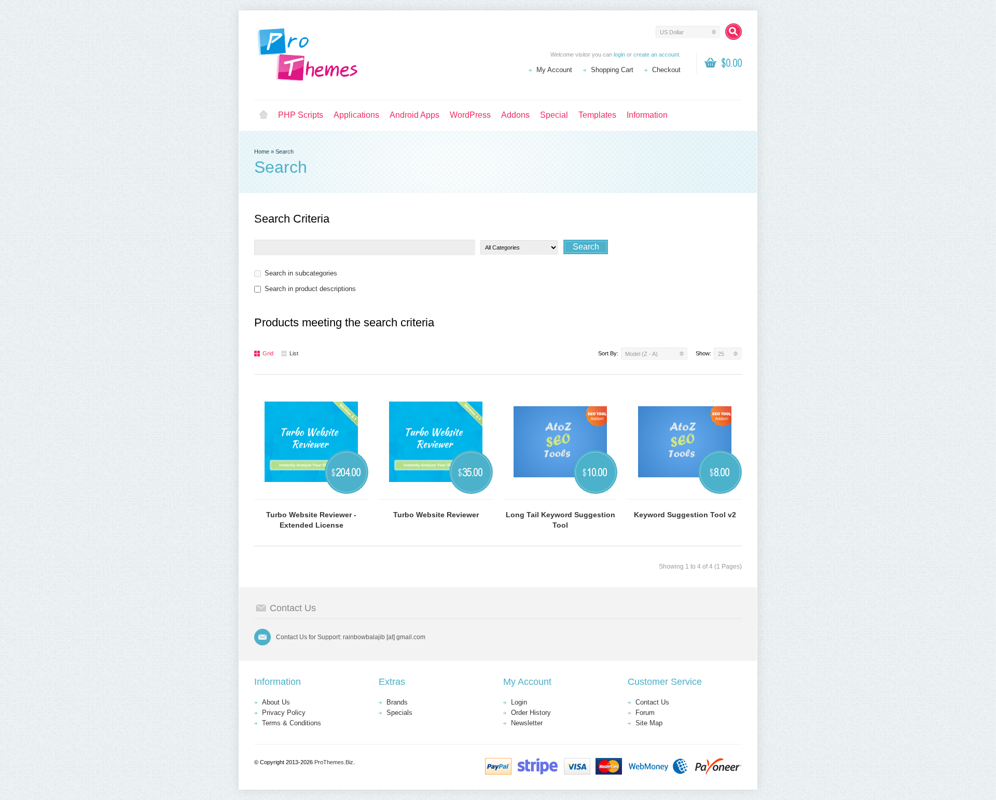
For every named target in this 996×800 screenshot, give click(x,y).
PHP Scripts (300, 115)
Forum (645, 712)
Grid (267, 353)
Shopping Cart (612, 70)
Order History (531, 712)
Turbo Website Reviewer (436, 515)
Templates (597, 115)
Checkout (666, 70)
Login (519, 702)
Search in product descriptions (310, 289)
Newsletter (527, 723)
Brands (397, 702)
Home (263, 115)
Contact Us (652, 702)
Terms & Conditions (291, 723)
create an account (656, 54)
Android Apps (414, 115)
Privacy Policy (284, 712)
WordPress (470, 115)
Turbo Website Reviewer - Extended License (311, 520)
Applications (356, 115)
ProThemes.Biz (333, 762)
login (619, 54)
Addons (515, 115)
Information (647, 115)
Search (284, 151)
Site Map (648, 723)
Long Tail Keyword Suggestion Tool (560, 520)
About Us (276, 702)
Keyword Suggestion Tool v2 (685, 515)
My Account (554, 70)
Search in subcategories (301, 273)
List (293, 353)
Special (554, 115)
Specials (399, 712)
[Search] (733, 31)
